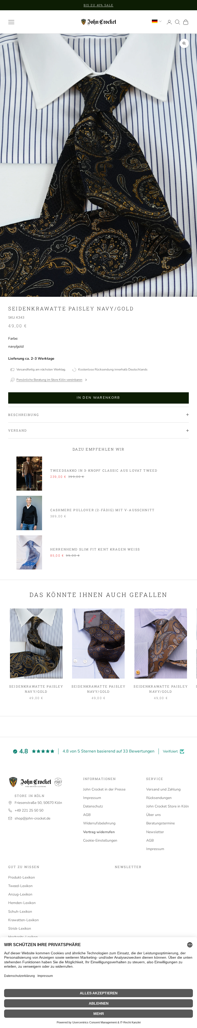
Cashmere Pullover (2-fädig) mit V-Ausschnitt (102, 510)
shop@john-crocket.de (32, 818)
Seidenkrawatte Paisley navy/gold (36, 688)
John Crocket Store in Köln (167, 806)
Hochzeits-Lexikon (23, 937)
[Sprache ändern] (157, 21)
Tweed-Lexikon (20, 885)
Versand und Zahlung (163, 789)
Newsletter (155, 832)
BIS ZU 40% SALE (99, 5)
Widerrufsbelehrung (99, 823)
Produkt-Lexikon (21, 877)
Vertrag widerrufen (99, 832)
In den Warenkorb (98, 397)
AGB (87, 814)
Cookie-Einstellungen (100, 840)
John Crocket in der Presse (104, 789)
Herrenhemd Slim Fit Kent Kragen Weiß (95, 549)
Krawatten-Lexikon (23, 920)
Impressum (92, 797)
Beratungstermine (160, 823)
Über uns (153, 814)
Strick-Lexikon (19, 928)
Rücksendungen (159, 797)
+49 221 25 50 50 (29, 810)
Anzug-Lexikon (20, 894)
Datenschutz (93, 806)
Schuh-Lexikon (20, 911)
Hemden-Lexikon (22, 902)
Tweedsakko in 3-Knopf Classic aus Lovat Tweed (103, 470)
